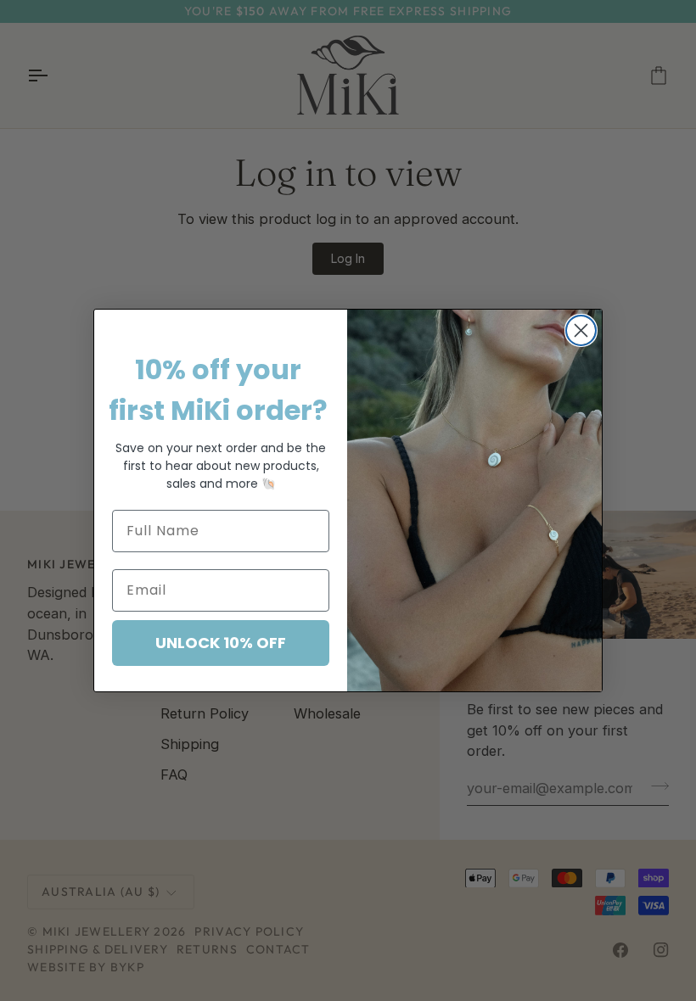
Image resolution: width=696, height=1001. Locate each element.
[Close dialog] (581, 330)
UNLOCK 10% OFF (220, 642)
